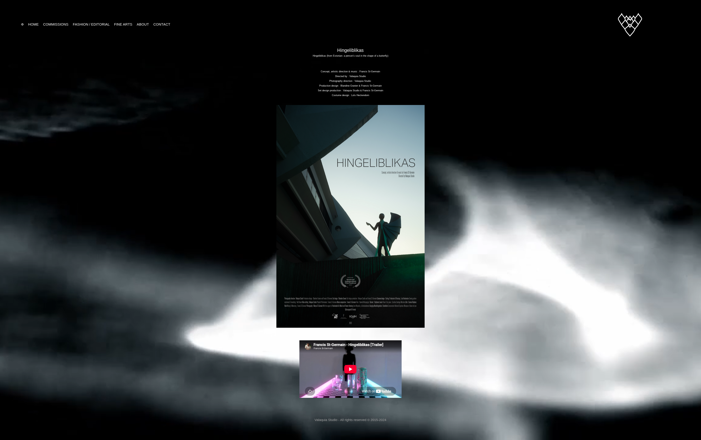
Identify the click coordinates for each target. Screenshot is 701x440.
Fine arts (123, 24)
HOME (33, 24)
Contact (161, 24)
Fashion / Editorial (91, 24)
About (143, 24)
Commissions (55, 24)
